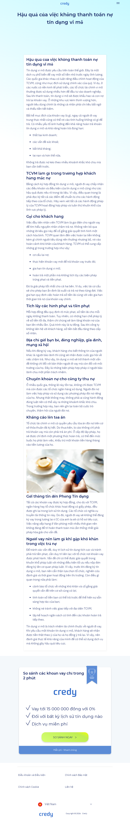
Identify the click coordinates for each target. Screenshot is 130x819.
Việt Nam (50, 804)
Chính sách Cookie (28, 786)
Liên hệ (69, 786)
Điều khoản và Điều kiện (31, 774)
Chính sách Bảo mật (76, 774)
